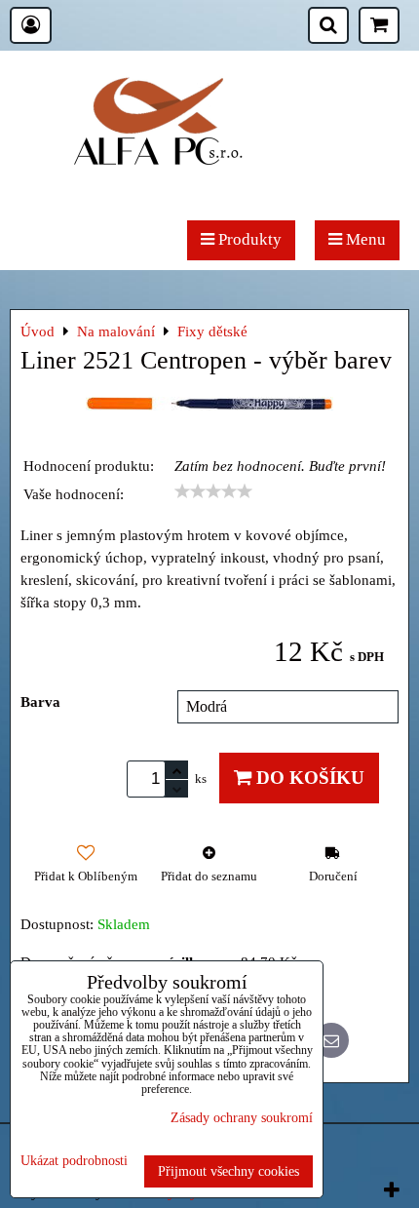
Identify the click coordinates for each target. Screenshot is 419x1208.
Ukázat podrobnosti (74, 1160)
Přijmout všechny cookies (228, 1171)
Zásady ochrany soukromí (242, 1117)
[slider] (213, 491)
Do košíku (307, 777)
